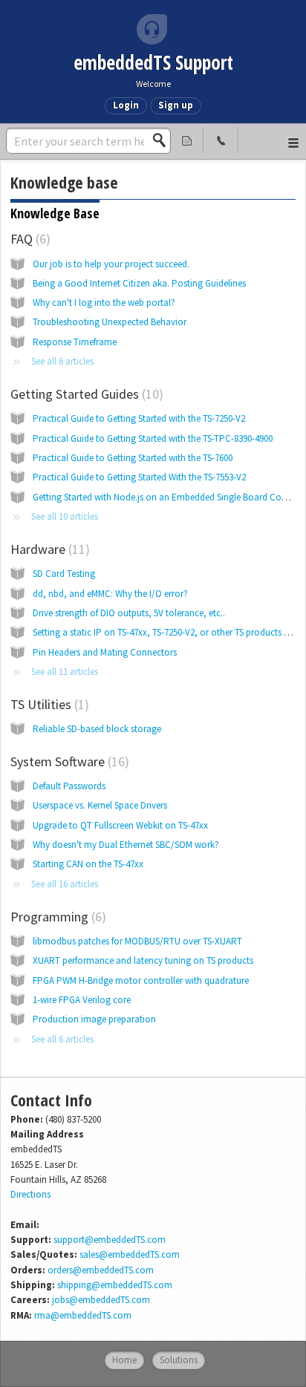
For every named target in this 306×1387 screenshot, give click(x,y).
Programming (56, 916)
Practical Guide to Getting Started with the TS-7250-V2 (139, 418)
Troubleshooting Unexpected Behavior (109, 322)
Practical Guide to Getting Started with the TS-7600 (132, 457)
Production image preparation (94, 1019)
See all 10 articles (64, 516)
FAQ (28, 238)
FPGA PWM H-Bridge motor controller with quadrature (141, 980)
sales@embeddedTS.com (129, 1254)
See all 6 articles (62, 361)
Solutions (179, 1360)
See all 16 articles (64, 884)
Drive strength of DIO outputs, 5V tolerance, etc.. (129, 613)
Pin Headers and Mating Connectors (105, 652)
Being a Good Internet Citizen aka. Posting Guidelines (139, 283)
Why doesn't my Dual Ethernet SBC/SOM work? (126, 844)
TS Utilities (47, 704)
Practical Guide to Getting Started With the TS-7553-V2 (139, 477)
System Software (67, 761)
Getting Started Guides (84, 393)
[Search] (163, 140)
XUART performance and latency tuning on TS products (143, 960)
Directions (30, 1194)
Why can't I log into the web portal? (104, 302)
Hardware (47, 549)
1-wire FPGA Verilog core (82, 999)
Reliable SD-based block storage (97, 728)
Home (124, 1360)
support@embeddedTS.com (109, 1239)
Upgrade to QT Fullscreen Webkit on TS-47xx (120, 825)
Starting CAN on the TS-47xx (88, 864)
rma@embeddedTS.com (82, 1315)
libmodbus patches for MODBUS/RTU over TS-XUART (137, 941)
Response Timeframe (75, 342)
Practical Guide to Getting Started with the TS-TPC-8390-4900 (153, 438)
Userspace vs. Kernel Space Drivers (100, 805)
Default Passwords (69, 786)
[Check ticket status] (186, 139)
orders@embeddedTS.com (101, 1270)
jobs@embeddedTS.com (101, 1299)
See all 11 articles (64, 671)
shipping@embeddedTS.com (114, 1285)
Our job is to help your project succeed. (111, 264)
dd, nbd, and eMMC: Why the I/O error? (110, 593)
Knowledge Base (55, 213)
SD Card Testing (64, 573)
